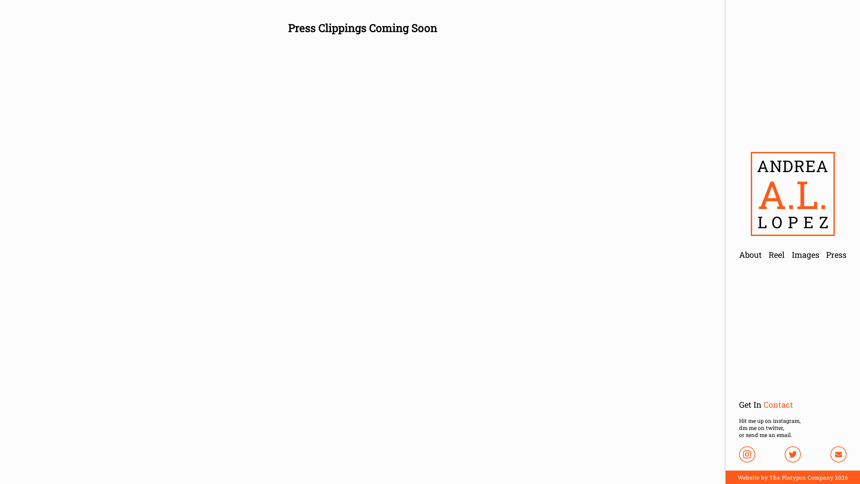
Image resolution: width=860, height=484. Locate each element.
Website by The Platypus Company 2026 (793, 477)
